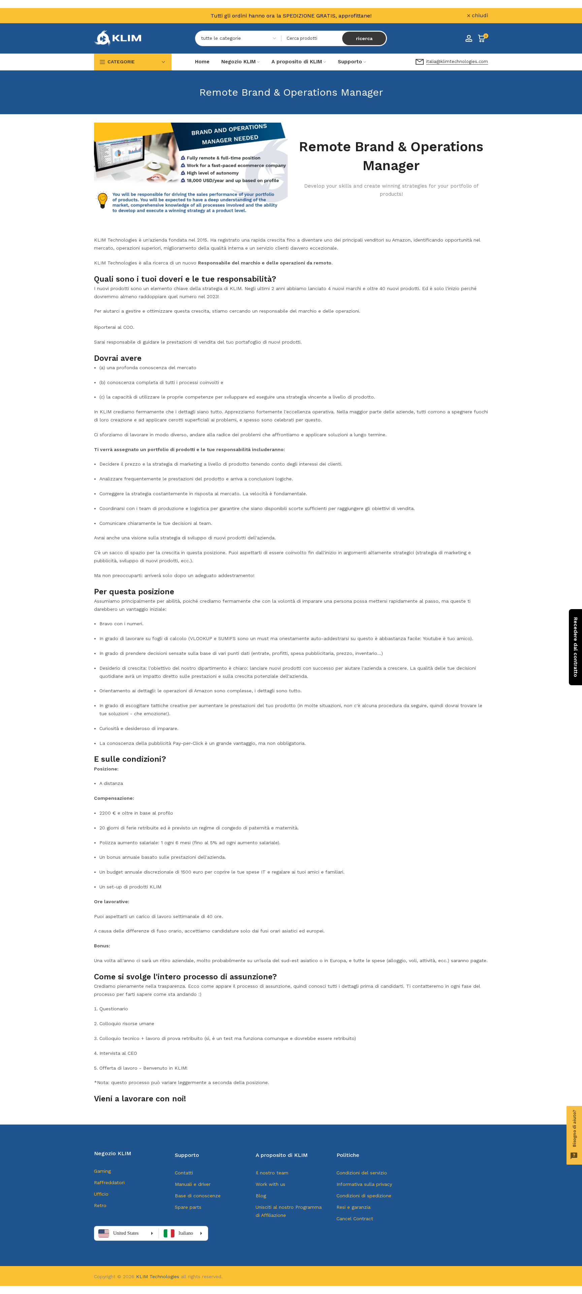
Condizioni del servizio (361, 1172)
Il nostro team (272, 1172)
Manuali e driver (193, 1184)
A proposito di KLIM (296, 62)
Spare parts (188, 1207)
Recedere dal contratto (576, 647)
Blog (261, 1195)
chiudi (106, 15)
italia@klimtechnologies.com (457, 61)
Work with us (270, 1184)
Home (202, 62)
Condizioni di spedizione (363, 1195)
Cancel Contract (354, 1218)
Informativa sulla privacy (364, 1184)
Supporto (350, 62)
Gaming (102, 1171)
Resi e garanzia (353, 1207)
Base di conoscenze (198, 1195)
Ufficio (101, 1194)
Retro (100, 1205)
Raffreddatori (109, 1182)
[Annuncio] (291, 15)
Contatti (184, 1172)
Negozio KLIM (238, 62)
